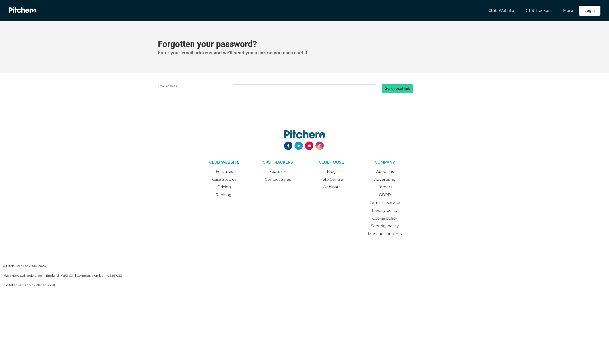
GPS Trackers (538, 10)
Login (589, 11)
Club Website (501, 10)
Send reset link (397, 88)
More (568, 10)
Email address (167, 86)
